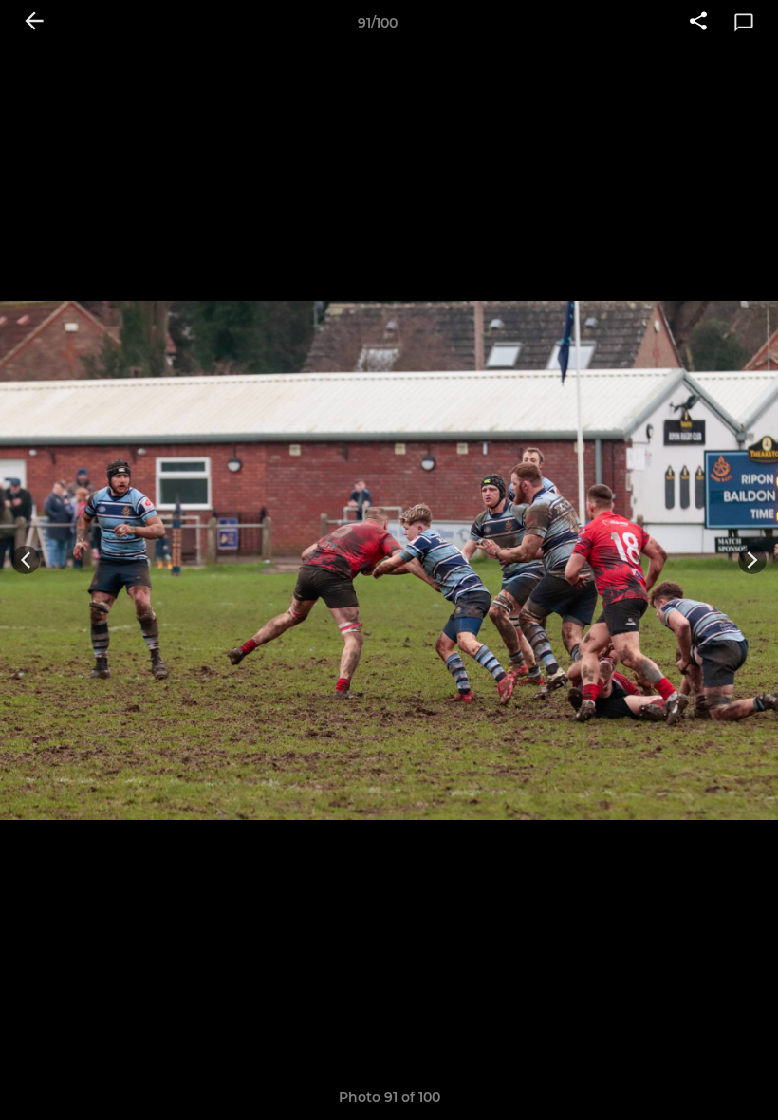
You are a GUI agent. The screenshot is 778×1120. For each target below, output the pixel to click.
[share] (698, 22)
